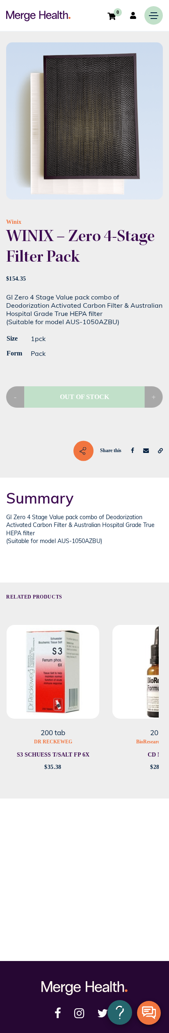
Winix (13, 222)
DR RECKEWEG (53, 742)
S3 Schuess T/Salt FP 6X (53, 755)
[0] (111, 16)
